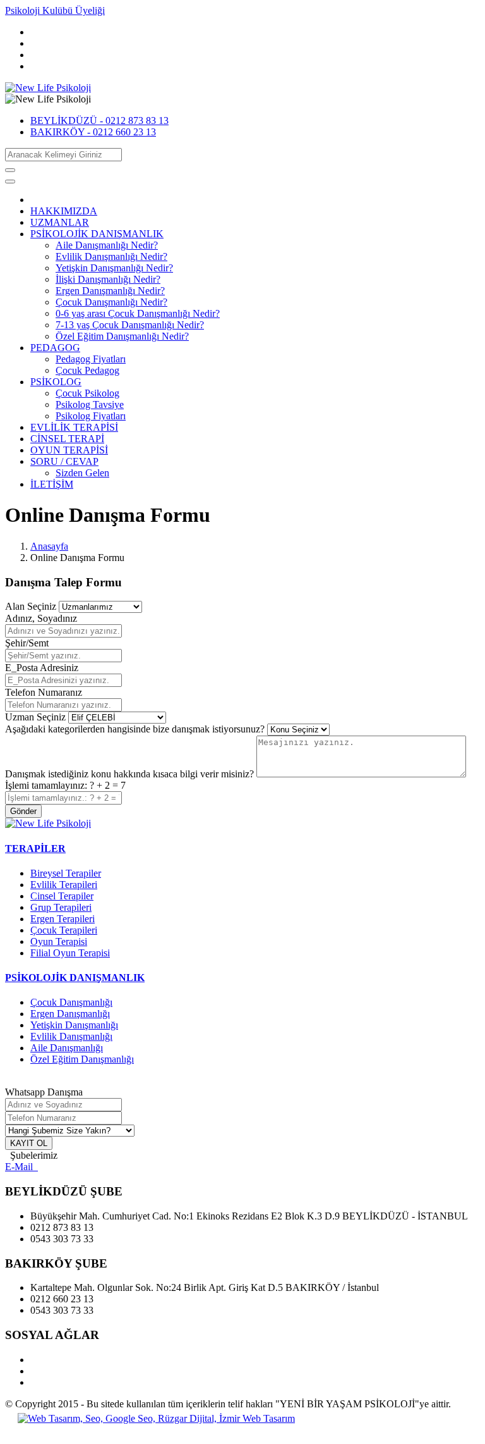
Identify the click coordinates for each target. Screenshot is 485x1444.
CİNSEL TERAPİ (67, 438)
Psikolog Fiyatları (91, 415)
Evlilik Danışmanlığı (71, 1036)
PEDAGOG (55, 347)
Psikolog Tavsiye (90, 404)
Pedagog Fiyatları (91, 359)
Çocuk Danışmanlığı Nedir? (111, 302)
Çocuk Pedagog (87, 370)
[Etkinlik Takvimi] (48, 823)
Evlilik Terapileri (63, 884)
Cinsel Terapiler (61, 896)
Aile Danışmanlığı (66, 1047)
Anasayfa (49, 546)
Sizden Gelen (82, 472)
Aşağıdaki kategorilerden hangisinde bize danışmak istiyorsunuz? (135, 729)
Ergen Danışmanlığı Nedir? (110, 290)
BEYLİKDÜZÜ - (99, 120)
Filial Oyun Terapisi (70, 952)
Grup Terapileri (61, 907)
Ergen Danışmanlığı (70, 1013)
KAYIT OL (28, 1143)
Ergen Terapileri (62, 918)
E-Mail (21, 1166)
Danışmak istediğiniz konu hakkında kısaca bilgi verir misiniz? (129, 773)
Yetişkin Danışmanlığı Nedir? (114, 267)
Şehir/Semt (27, 643)
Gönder (23, 811)
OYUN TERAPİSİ (69, 450)
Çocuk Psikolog (87, 393)
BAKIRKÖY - (93, 132)
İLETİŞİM (51, 484)
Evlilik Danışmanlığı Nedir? (111, 256)
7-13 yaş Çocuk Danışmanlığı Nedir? (130, 324)
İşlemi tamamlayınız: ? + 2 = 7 (65, 785)
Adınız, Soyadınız (41, 618)
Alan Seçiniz (30, 606)
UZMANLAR (59, 222)
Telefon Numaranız (43, 692)
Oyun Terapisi (58, 941)
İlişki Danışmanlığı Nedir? (108, 279)
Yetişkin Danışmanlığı (74, 1025)
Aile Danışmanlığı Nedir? (107, 245)
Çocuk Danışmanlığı (71, 1002)
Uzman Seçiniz (35, 717)
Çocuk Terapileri (63, 930)
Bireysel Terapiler (65, 873)
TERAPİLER (35, 848)
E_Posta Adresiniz (41, 667)
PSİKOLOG (55, 381)
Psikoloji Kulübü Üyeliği (55, 10)
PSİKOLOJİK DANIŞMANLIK (97, 233)
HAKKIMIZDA (63, 211)
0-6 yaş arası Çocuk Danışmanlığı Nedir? (138, 313)
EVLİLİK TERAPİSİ (74, 427)
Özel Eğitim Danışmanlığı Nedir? (122, 336)
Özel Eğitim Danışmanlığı (82, 1059)
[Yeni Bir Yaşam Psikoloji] (48, 87)
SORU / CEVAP (64, 461)
